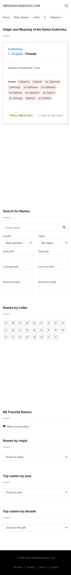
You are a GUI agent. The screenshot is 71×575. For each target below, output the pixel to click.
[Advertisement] (35, 163)
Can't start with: (11, 266)
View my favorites (18, 426)
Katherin (17, 92)
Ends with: (44, 251)
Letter (36, 17)
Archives (17, 567)
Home (6, 17)
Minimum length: (12, 282)
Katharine (50, 87)
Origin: (42, 236)
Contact (54, 567)
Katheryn (17, 98)
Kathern (51, 92)
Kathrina (30, 98)
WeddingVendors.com (21, 5)
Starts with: (9, 251)
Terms (42, 567)
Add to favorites (52, 115)
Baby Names (21, 17)
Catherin (37, 81)
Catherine (54, 81)
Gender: (7, 236)
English (17, 54)
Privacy (31, 567)
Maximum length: (47, 282)
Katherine (34, 92)
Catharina (24, 81)
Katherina (15, 49)
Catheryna (14, 87)
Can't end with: (46, 266)
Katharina (32, 87)
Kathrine (46, 98)
